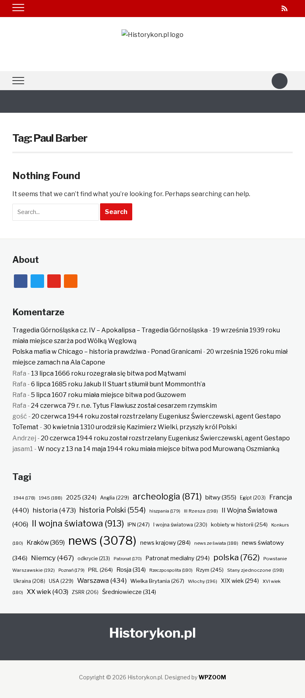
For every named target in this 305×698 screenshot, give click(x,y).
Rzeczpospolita (171, 570)
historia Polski (112, 509)
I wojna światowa (180, 525)
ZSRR (85, 592)
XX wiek (47, 592)
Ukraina (29, 581)
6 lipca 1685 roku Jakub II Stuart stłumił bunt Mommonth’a (118, 384)
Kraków (46, 542)
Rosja (131, 569)
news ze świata (216, 543)
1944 (24, 498)
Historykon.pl (152, 633)
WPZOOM (212, 677)
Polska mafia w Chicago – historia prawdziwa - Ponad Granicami (107, 351)
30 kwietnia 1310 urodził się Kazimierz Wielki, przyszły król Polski (140, 427)
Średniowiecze (129, 592)
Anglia (114, 498)
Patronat (128, 558)
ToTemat (25, 427)
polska (236, 557)
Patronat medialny (177, 558)
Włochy (202, 581)
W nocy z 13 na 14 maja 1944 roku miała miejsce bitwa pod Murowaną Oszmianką (159, 449)
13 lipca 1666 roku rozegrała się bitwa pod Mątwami (108, 373)
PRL (100, 570)
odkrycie (93, 558)
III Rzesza (201, 511)
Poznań (71, 570)
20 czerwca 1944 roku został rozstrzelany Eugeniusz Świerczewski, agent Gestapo (156, 416)
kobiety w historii (239, 524)
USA (61, 581)
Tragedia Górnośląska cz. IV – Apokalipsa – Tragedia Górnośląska (110, 330)
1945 (50, 498)
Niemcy (52, 557)
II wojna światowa (78, 523)
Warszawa (102, 580)
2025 (81, 497)
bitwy (220, 497)
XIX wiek (240, 580)
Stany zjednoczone (255, 570)
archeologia (167, 496)
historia (54, 510)
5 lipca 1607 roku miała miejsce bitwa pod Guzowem (108, 395)
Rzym (210, 570)
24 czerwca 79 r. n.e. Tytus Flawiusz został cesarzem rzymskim (124, 405)
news (102, 541)
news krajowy (165, 543)
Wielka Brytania (157, 581)
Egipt (253, 498)
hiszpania (164, 511)
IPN (138, 524)
